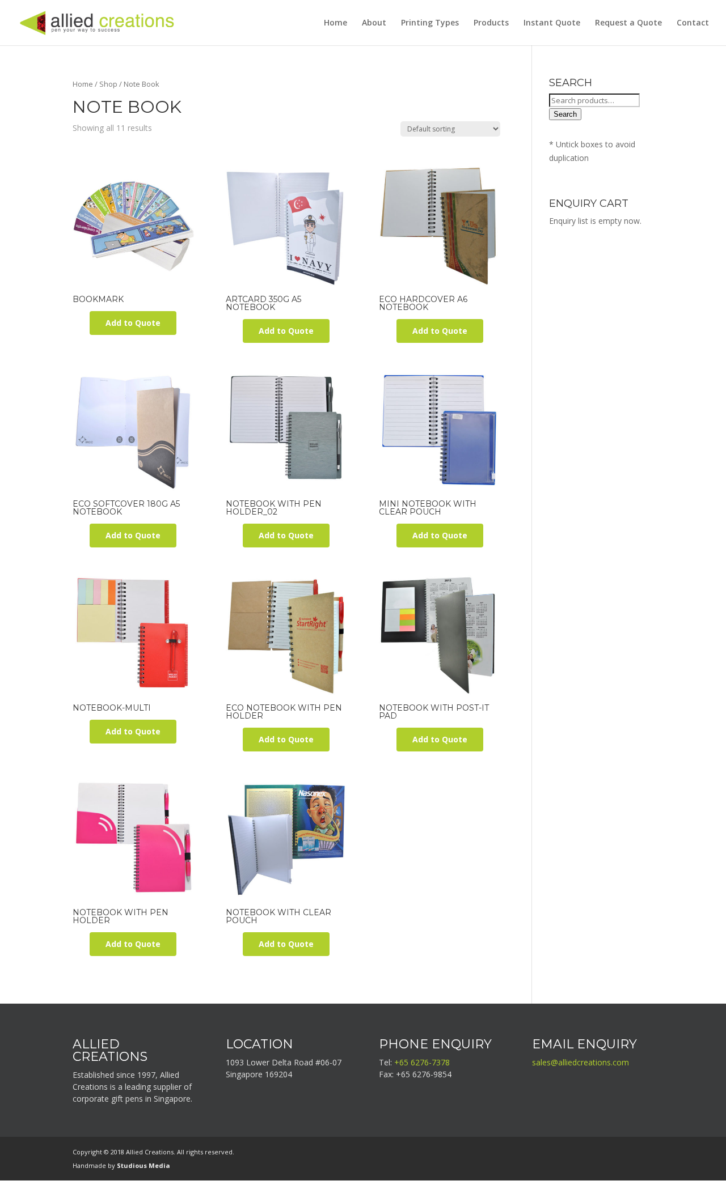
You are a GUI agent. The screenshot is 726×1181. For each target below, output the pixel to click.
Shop (108, 84)
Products (491, 23)
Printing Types (430, 23)
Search (565, 114)
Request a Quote (628, 23)
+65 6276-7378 (422, 1062)
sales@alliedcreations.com (580, 1062)
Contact (693, 23)
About (374, 23)
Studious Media (143, 1165)
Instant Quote (552, 23)
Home (335, 23)
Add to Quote (133, 322)
